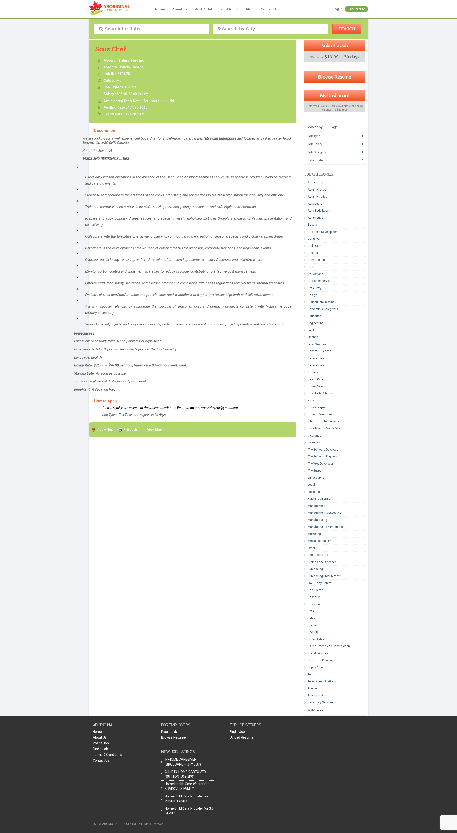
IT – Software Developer (323, 449)
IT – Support (315, 470)
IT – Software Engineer (323, 456)
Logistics (314, 491)
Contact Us (270, 9)
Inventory (314, 442)
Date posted (316, 160)
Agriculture (315, 203)
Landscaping (316, 477)
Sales (311, 618)
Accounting (315, 182)
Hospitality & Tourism (321, 393)
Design (312, 295)
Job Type (314, 136)
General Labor (317, 358)
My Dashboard (334, 95)
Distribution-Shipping (321, 302)
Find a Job (229, 9)
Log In (338, 9)
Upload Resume (241, 737)
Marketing (314, 534)
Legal (311, 484)
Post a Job (204, 9)
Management (316, 506)
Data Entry (314, 288)
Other (311, 548)
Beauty (312, 224)
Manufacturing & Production (326, 526)
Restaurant (315, 604)
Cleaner (313, 252)
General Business (319, 351)
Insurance (314, 435)
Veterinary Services (320, 702)
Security (313, 632)
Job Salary (315, 144)
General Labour (318, 365)
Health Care (315, 379)
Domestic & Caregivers (323, 309)
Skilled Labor (316, 639)
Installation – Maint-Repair (325, 428)
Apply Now (105, 429)
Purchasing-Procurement (324, 576)
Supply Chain (316, 667)
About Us (180, 9)
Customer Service (319, 281)
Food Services (317, 344)
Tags (334, 127)
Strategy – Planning (320, 660)
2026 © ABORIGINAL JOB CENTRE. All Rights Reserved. (128, 824)
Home (160, 9)
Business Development (323, 232)
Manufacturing (317, 520)
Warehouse (315, 709)
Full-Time (125, 415)
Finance (313, 337)
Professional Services (322, 562)
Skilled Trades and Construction (329, 646)
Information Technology (323, 421)
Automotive (315, 217)
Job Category (317, 152)
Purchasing (315, 569)
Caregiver (314, 238)
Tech (311, 674)
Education (314, 316)
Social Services (318, 653)
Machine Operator (319, 498)
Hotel (311, 400)
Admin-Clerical (317, 189)
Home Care (315, 386)
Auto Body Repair (319, 210)
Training (313, 688)
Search (346, 28)
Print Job (130, 429)
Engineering (315, 323)
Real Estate (315, 590)
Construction (316, 260)
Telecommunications (322, 681)
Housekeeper (316, 407)
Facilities (314, 330)
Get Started (356, 9)
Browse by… (315, 127)
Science (313, 625)
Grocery (313, 372)
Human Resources (320, 414)
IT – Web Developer (320, 463)
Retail (311, 611)
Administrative (317, 196)
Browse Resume (334, 77)
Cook (311, 267)
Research (314, 597)
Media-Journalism (320, 541)
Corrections (315, 274)
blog (249, 9)
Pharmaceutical (318, 555)
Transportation (317, 695)
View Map (154, 429)
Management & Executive (324, 512)
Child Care (314, 246)
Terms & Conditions (107, 755)
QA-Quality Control (320, 583)
